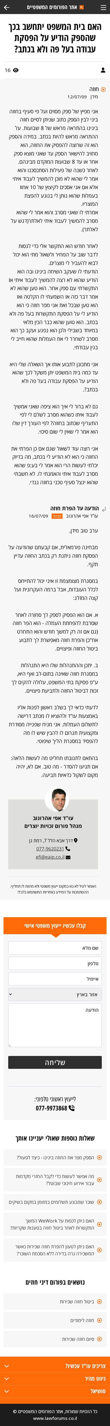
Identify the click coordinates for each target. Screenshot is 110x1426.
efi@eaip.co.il (50, 857)
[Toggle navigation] (103, 7)
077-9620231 (50, 848)
